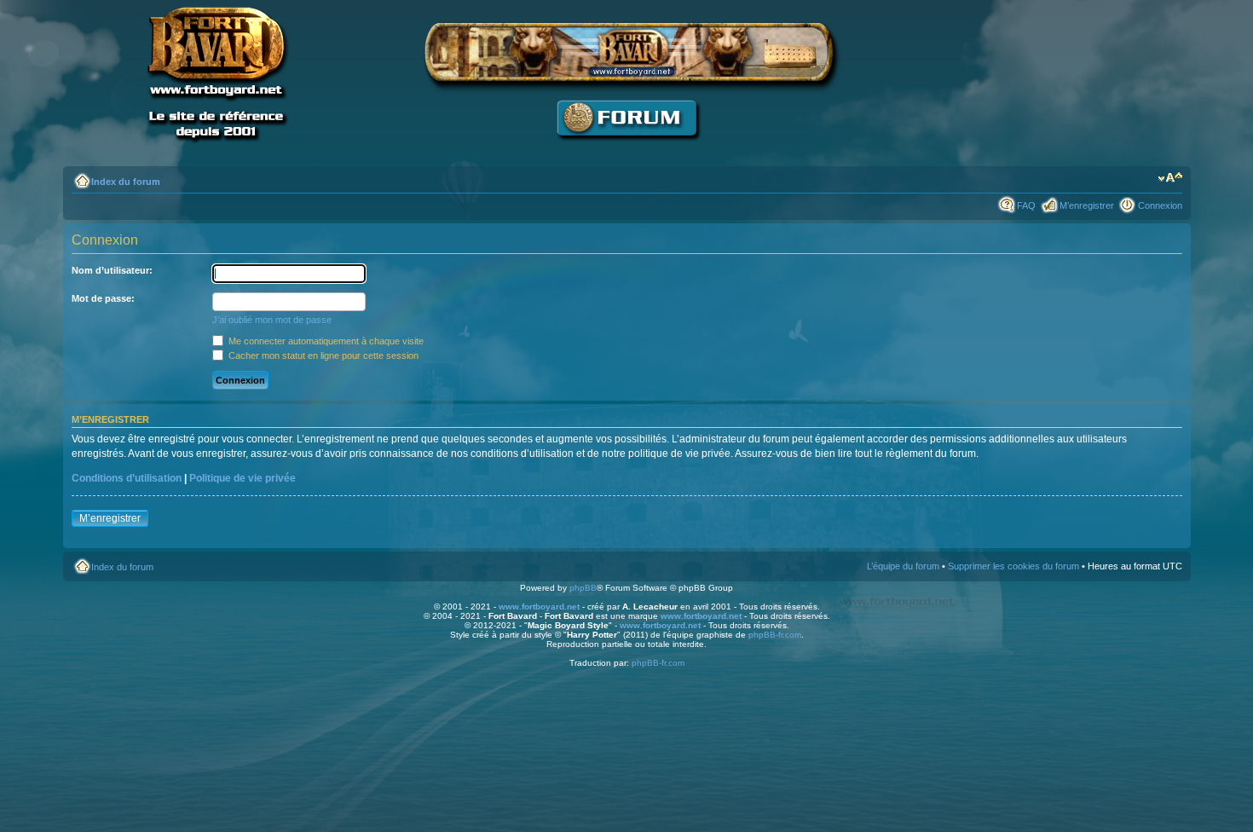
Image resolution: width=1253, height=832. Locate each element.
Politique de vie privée (242, 478)
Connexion (1160, 205)
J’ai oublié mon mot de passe (272, 320)
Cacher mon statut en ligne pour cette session (322, 355)
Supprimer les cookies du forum (1013, 566)
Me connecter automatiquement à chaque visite (325, 341)
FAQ (1026, 205)
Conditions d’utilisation (127, 478)
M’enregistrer (1087, 205)
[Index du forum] (626, 150)
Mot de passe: (103, 298)
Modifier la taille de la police (1170, 178)
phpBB (583, 587)
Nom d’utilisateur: (112, 270)
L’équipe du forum (903, 566)
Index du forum (125, 181)
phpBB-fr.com (774, 634)
